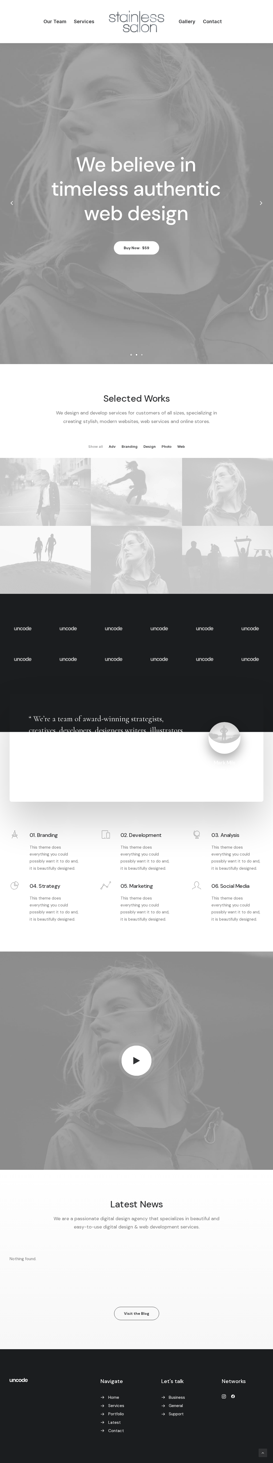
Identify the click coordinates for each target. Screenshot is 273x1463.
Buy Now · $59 (136, 249)
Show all (95, 446)
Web (181, 446)
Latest (114, 1422)
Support (176, 1414)
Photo (166, 446)
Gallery (187, 21)
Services (84, 21)
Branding (130, 446)
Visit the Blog (136, 1313)
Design (149, 446)
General (176, 1405)
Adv (112, 446)
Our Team (54, 21)
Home (113, 1397)
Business (177, 1397)
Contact (212, 21)
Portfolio (116, 1414)
